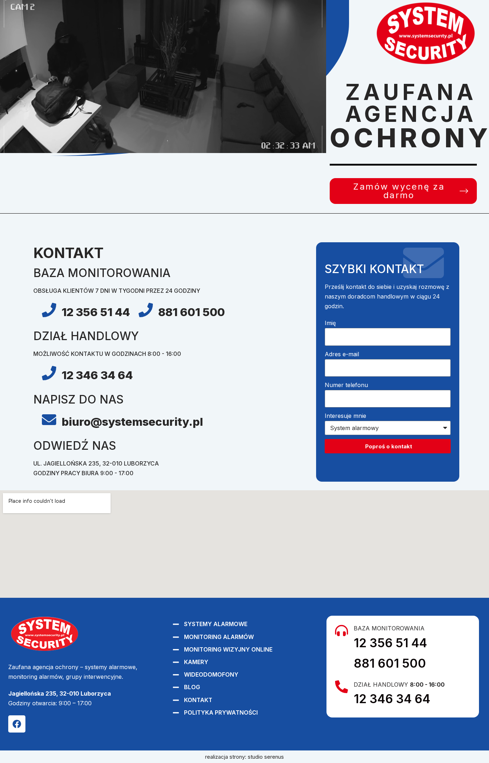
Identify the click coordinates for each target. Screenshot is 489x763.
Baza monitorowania (389, 628)
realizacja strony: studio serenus (244, 756)
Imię (330, 322)
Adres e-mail (342, 354)
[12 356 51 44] (49, 310)
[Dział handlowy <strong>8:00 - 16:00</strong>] (341, 687)
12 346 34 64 (97, 375)
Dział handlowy (399, 684)
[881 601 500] (146, 310)
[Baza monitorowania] (341, 630)
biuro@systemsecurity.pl (132, 422)
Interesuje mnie (345, 415)
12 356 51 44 (96, 312)
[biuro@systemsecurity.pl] (49, 420)
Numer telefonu (346, 384)
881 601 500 (191, 312)
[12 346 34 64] (49, 373)
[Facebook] (16, 724)
